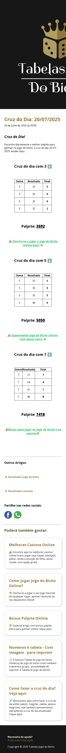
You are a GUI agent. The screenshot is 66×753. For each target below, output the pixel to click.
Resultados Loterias (20, 491)
